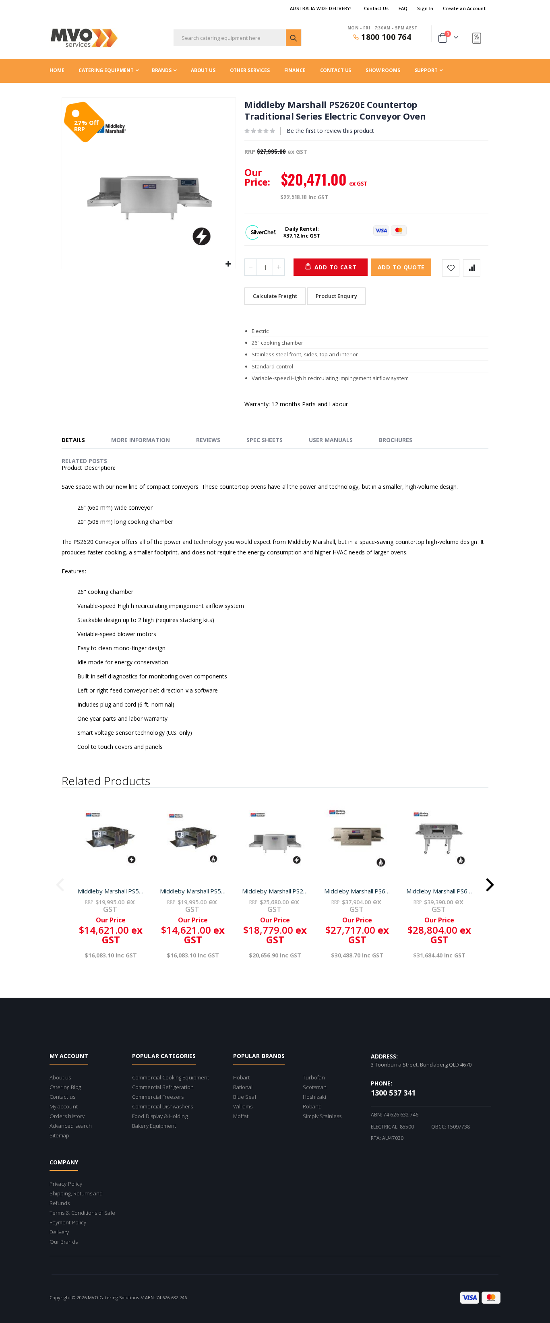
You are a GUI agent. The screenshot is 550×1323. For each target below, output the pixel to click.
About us (60, 1077)
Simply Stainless (322, 1116)
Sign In (425, 8)
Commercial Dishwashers (162, 1106)
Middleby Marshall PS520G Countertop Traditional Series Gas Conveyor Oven (193, 891)
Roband (312, 1106)
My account (64, 1106)
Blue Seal (244, 1096)
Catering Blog (65, 1087)
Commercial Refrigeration (163, 1087)
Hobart (241, 1077)
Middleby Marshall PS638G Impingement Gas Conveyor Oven (439, 891)
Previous (60, 882)
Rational (243, 1087)
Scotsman (315, 1087)
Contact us (62, 1096)
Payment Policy (68, 1222)
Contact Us (376, 8)
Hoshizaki (314, 1096)
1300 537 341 (393, 1093)
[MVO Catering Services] (84, 38)
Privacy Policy (66, 1183)
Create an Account (464, 8)
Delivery (59, 1232)
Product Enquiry (336, 296)
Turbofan (314, 1077)
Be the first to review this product (330, 130)
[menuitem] (429, 70)
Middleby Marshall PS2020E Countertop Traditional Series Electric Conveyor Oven (275, 891)
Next (490, 882)
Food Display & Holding (159, 1116)
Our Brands (64, 1241)
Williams (243, 1106)
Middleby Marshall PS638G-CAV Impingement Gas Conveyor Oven (357, 891)
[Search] (293, 37)
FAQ (403, 8)
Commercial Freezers (158, 1096)
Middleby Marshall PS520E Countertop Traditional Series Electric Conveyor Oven (111, 891)
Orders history (67, 1116)
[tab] (79, 440)
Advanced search (71, 1125)
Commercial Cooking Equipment (170, 1077)
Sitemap (59, 1135)
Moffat (240, 1116)
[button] (228, 264)
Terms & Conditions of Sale (82, 1212)
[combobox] (238, 37)
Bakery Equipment (154, 1125)
